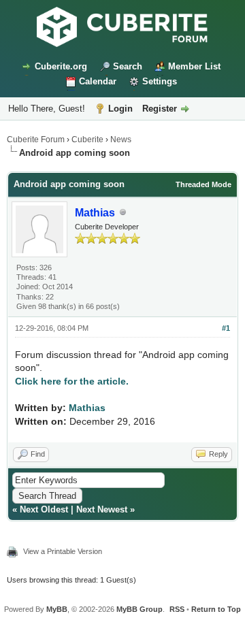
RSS (176, 609)
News (120, 139)
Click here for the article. (72, 381)
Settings (159, 81)
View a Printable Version (62, 551)
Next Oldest (44, 509)
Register (159, 108)
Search (127, 66)
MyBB (56, 609)
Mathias (87, 407)
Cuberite (87, 139)
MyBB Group (139, 609)
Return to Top (216, 609)
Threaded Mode (203, 184)
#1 (226, 328)
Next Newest (101, 509)
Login (120, 108)
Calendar (97, 81)
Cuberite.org (61, 66)
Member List (194, 66)
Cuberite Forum (36, 139)
